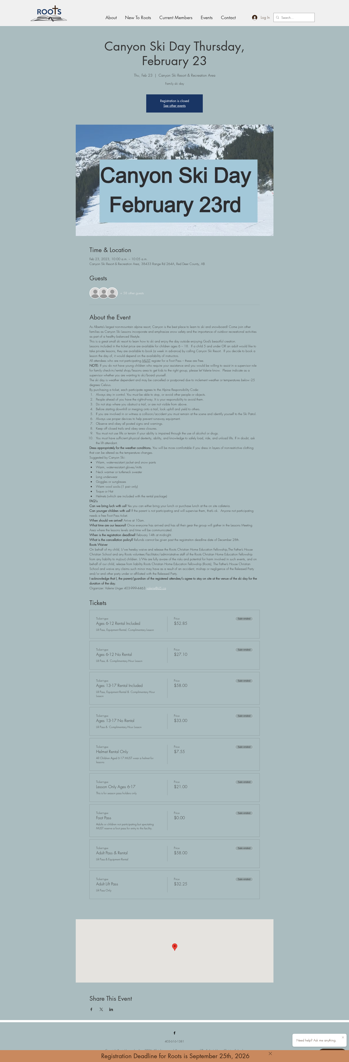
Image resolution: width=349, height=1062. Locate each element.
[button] (270, 1053)
